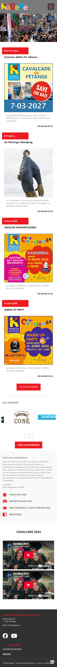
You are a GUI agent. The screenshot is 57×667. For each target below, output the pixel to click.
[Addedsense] (42, 417)
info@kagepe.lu (14, 625)
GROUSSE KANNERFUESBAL (20, 227)
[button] (23, 15)
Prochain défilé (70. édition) (20, 57)
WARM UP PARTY (14, 309)
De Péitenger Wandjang (18, 142)
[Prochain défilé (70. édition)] (28, 87)
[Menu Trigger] (51, 6)
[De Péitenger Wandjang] (28, 172)
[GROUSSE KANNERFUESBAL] (28, 257)
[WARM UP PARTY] (28, 340)
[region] (28, 27)
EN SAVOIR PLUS (45, 126)
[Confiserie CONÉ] (14, 417)
